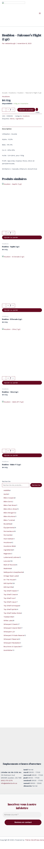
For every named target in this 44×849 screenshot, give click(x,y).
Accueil (4, 93)
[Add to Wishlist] (37, 109)
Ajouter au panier (26, 110)
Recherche (6, 481)
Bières (12, 118)
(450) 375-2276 (6, 780)
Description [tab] (7, 129)
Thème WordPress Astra (34, 840)
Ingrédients (19, 118)
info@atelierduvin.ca (9, 783)
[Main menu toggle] (40, 13)
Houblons (12, 93)
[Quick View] (22, 229)
